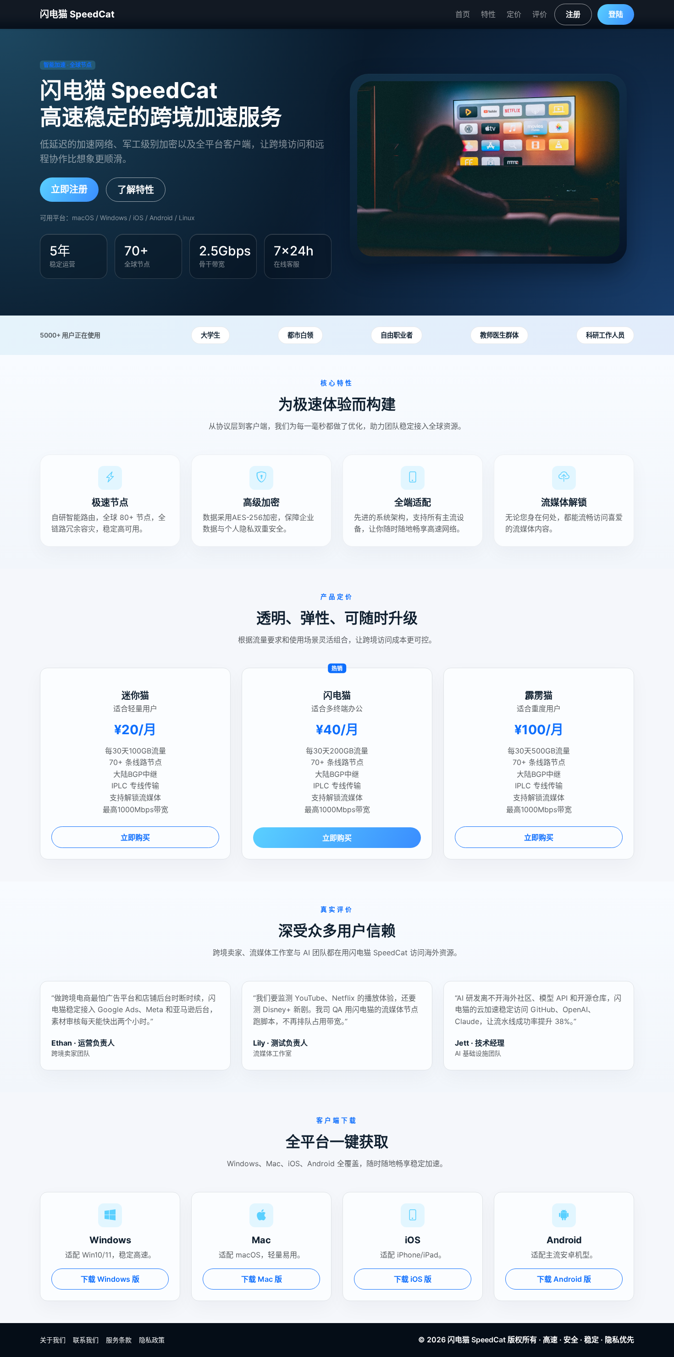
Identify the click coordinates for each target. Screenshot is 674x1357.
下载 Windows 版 (110, 1279)
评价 (539, 14)
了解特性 (135, 189)
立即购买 (135, 837)
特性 (488, 14)
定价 (514, 14)
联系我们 (86, 1340)
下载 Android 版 (564, 1279)
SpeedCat (488, 1339)
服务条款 (119, 1340)
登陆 (615, 14)
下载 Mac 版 (261, 1279)
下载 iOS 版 (412, 1279)
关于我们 (53, 1340)
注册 (573, 14)
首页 (462, 14)
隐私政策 (152, 1340)
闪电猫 (458, 1339)
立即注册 (69, 189)
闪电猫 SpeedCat (77, 14)
